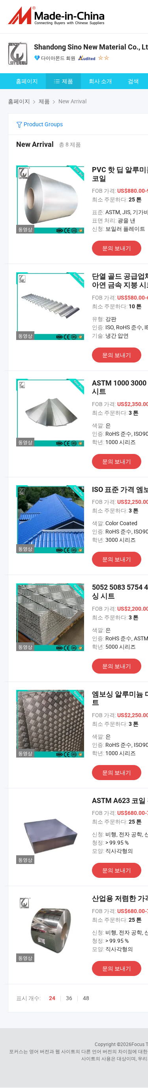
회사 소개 (100, 81)
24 (52, 998)
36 (69, 998)
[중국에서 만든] (57, 15)
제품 (67, 81)
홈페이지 (27, 81)
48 (86, 998)
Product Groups (42, 124)
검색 (133, 81)
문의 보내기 (116, 248)
